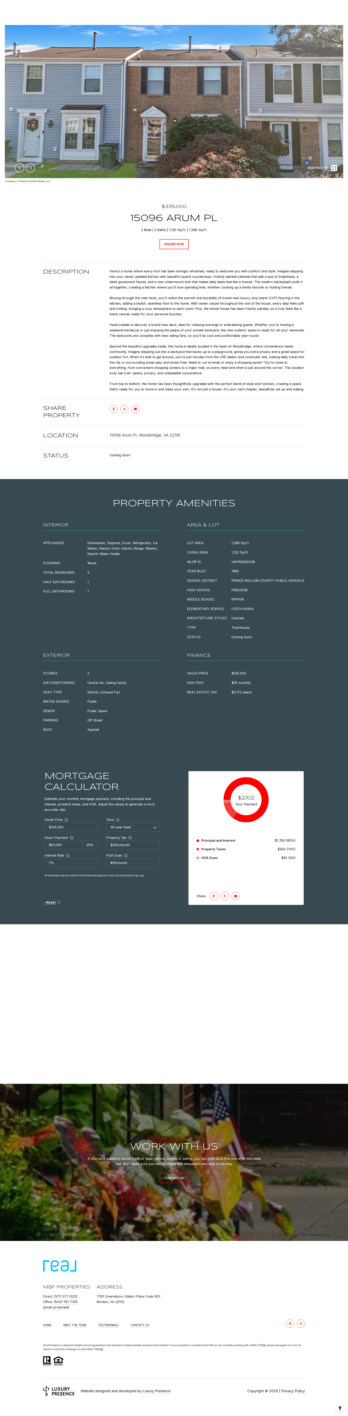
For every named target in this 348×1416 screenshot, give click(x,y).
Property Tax (116, 838)
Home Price (54, 820)
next (30, 167)
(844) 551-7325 (66, 1302)
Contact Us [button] (174, 1178)
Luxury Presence (156, 1391)
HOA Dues (114, 855)
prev (19, 167)
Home (47, 1325)
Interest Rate (54, 855)
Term (110, 820)
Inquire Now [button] (174, 244)
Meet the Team (74, 1325)
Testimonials (108, 1325)
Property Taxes (213, 849)
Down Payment (56, 838)
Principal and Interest (218, 840)
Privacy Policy (293, 1391)
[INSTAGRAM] (301, 1324)
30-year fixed (120, 827)
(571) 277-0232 (65, 1296)
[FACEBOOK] (290, 1324)
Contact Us (140, 1325)
